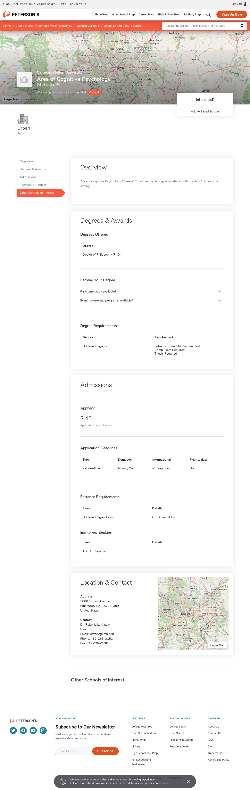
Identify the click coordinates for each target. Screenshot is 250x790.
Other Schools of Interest (37, 193)
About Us (213, 726)
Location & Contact (33, 185)
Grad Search (177, 733)
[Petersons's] (21, 14)
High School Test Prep (144, 753)
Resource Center (179, 746)
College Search (178, 726)
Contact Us (214, 733)
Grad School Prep (123, 14)
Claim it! (94, 92)
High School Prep (169, 14)
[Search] (208, 14)
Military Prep (192, 14)
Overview (26, 161)
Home (7, 26)
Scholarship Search (181, 739)
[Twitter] (13, 730)
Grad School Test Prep (144, 733)
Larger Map (11, 99)
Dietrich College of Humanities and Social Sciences (109, 26)
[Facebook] (23, 730)
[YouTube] (33, 730)
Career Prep (146, 14)
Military (135, 746)
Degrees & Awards (33, 169)
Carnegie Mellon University (54, 26)
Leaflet (204, 33)
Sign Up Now (231, 14)
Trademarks (215, 753)
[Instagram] (43, 730)
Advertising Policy (218, 759)
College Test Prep (141, 726)
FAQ (63, 4)
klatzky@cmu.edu (101, 634)
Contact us (78, 4)
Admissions (28, 177)
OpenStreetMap (223, 33)
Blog (6, 4)
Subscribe (105, 751)
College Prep (100, 14)
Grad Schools (24, 26)
